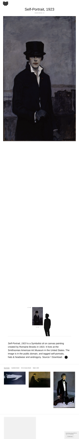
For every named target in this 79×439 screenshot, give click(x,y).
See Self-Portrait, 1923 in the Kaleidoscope (66, 357)
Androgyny (35, 357)
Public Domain (30, 354)
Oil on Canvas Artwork (26, 368)
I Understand (70, 436)
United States (57, 350)
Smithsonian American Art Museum (26, 350)
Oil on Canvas (48, 343)
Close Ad (73, 265)
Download (57, 357)
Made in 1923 (36, 368)
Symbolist (36, 343)
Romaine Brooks (27, 347)
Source (46, 357)
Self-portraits (57, 354)
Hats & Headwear (16, 357)
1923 (41, 347)
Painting (60, 343)
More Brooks (7, 368)
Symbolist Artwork (15, 368)
